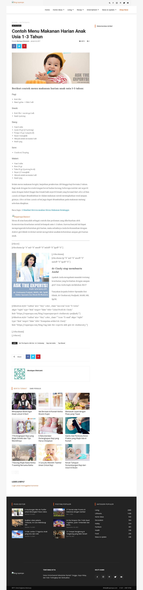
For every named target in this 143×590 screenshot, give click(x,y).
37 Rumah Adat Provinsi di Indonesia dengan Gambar (75, 510)
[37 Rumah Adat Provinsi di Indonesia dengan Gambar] (59, 512)
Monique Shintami (23, 41)
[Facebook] (113, 2)
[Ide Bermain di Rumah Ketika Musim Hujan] (51, 401)
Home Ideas (57, 10)
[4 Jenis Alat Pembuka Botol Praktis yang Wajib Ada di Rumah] (77, 425)
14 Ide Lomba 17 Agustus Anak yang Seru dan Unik (36, 532)
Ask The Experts (17, 25)
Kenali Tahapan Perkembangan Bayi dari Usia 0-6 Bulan (75, 465)
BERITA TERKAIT (20, 388)
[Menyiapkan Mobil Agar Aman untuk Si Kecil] (24, 401)
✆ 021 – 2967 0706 (125, 588)
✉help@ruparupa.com (110, 588)
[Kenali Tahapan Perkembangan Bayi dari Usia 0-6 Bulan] (77, 452)
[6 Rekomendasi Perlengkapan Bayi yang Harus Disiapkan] (51, 425)
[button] (109, 3)
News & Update (108, 10)
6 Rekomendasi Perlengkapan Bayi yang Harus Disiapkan (49, 438)
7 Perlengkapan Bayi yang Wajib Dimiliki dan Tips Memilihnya (23, 438)
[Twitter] (124, 2)
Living (69, 10)
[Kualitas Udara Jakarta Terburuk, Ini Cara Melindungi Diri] (17, 523)
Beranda (14, 22)
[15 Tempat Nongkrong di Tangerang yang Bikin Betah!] (59, 534)
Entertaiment (92, 10)
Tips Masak (61, 343)
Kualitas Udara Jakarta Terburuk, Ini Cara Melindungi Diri (35, 522)
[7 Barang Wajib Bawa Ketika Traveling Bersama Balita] (24, 452)
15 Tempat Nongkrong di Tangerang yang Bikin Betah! (76, 532)
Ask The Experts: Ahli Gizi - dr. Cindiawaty (31, 343)
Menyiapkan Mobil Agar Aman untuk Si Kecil (22, 412)
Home (47, 10)
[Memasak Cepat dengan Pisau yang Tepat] (77, 401)
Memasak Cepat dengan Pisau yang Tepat (75, 412)
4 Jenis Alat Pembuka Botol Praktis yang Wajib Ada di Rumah (76, 438)
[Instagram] (116, 2)
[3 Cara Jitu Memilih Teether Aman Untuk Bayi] (51, 452)
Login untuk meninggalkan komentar (25, 486)
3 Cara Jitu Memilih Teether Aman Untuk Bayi (50, 463)
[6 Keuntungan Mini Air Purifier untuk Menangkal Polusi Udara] (17, 512)
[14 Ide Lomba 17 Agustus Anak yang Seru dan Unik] (17, 534)
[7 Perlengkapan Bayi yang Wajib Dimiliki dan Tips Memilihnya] (24, 425)
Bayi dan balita (51, 343)
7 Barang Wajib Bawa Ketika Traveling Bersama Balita (23, 463)
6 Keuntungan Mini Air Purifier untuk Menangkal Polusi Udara (36, 510)
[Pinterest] (120, 2)
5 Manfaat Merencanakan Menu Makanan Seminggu (45, 210)
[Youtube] (127, 2)
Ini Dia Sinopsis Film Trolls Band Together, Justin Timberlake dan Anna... (77, 522)
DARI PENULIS (35, 388)
